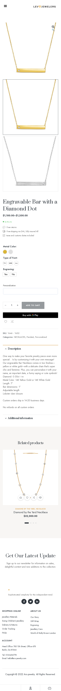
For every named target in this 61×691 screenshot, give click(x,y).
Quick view (40, 497)
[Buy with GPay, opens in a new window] (30, 315)
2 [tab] (30, 523)
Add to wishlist (6, 321)
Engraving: (8, 269)
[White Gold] (11, 252)
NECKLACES (19, 337)
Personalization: (9, 285)
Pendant (30, 337)
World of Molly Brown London (43, 633)
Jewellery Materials (9, 616)
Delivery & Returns (9, 624)
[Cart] (49, 688)
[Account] (30, 688)
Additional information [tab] (20, 418)
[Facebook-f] (24, 601)
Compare (12, 321)
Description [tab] (14, 348)
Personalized (41, 337)
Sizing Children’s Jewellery (13, 620)
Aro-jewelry (29, 674)
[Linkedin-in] (37, 601)
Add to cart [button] (21, 497)
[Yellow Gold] (5, 252)
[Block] (5, 263)
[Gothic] (11, 263)
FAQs (4, 632)
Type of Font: (10, 257)
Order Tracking (8, 628)
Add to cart (33, 305)
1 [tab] (27, 523)
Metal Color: (9, 246)
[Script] (16, 263)
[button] (5, 6)
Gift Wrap (34, 621)
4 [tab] (35, 523)
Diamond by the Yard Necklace (30, 512)
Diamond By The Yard (25, 509)
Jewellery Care (36, 629)
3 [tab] (33, 523)
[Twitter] (30, 601)
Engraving (34, 625)
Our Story (34, 617)
